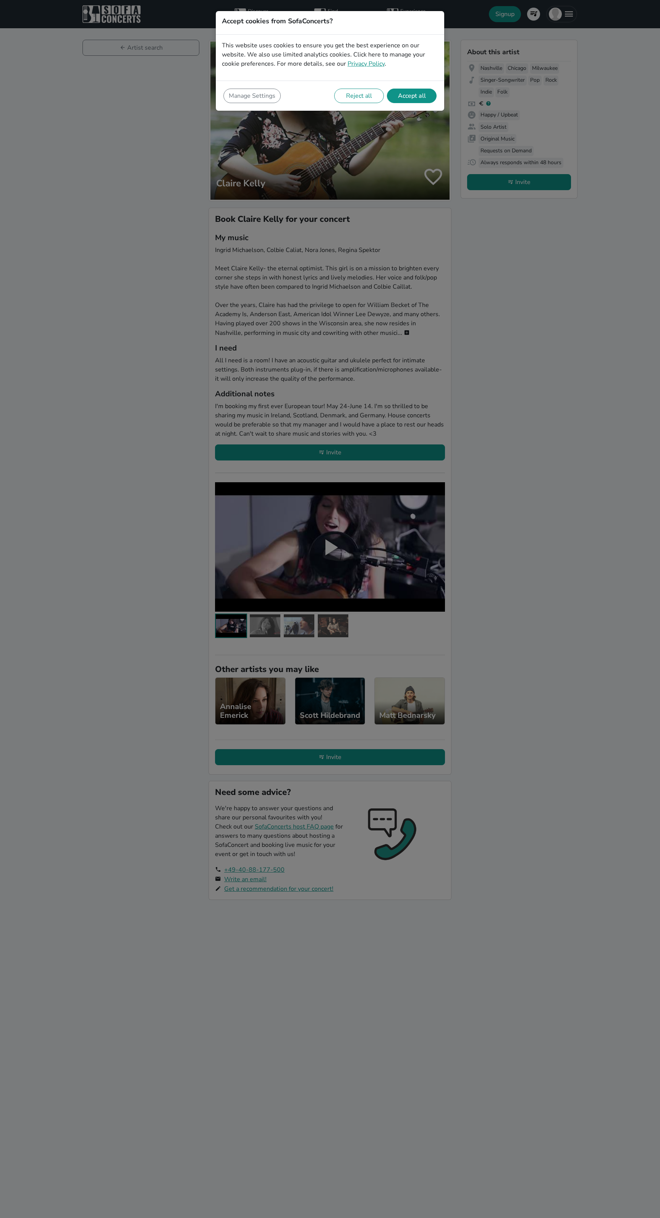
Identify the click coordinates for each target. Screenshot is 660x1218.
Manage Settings (252, 96)
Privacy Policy (366, 64)
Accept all (412, 96)
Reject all (359, 96)
